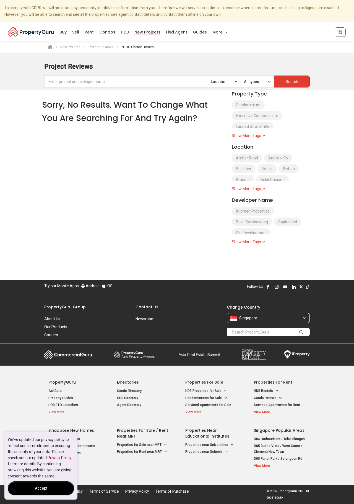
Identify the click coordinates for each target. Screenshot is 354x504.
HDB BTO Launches (63, 405)
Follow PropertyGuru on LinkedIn (293, 286)
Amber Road (247, 158)
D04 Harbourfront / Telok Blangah (279, 439)
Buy (63, 32)
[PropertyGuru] (31, 31)
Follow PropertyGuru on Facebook (268, 286)
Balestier (243, 169)
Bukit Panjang (273, 179)
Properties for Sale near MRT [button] (139, 445)
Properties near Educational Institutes (207, 433)
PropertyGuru (62, 382)
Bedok (267, 169)
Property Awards (134, 354)
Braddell (243, 179)
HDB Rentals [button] (264, 391)
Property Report (253, 354)
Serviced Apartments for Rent (277, 405)
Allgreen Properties (253, 211)
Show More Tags (247, 135)
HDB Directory (127, 398)
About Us (52, 319)
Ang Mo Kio (278, 158)
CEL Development (251, 233)
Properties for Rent (273, 382)
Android (92, 286)
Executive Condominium (257, 115)
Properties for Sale (204, 382)
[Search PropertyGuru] (301, 331)
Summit (199, 354)
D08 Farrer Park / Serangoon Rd (278, 459)
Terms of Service (104, 491)
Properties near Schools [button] (204, 452)
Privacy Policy (59, 458)
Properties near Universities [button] (207, 445)
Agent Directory (129, 405)
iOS (109, 286)
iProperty (297, 354)
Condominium (248, 105)
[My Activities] (340, 32)
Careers (51, 335)
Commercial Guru (68, 354)
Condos (107, 32)
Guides (200, 32)
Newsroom (145, 319)
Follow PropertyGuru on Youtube (285, 286)
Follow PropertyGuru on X (301, 287)
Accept (41, 488)
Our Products (55, 327)
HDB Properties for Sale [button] (203, 391)
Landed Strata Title (252, 126)
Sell (75, 32)
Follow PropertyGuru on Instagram (276, 286)
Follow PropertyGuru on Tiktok (307, 287)
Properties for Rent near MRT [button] (140, 452)
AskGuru (55, 391)
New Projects (147, 32)
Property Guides (60, 398)
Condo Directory (129, 391)
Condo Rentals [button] (265, 398)
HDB (125, 32)
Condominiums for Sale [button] (204, 398)
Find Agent (176, 32)
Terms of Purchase (172, 491)
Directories (128, 382)
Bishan (289, 169)
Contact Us (147, 307)
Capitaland (287, 222)
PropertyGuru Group (65, 307)
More (218, 32)
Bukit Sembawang (252, 222)
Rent (89, 32)
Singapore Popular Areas (279, 430)
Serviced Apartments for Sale (208, 405)
